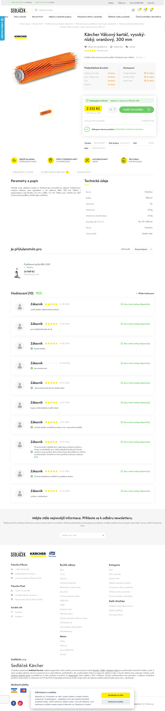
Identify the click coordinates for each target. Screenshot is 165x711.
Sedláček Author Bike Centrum (121, 606)
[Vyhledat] (36, 10)
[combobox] (143, 249)
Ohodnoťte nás (66, 622)
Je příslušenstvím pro (54, 172)
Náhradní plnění (66, 613)
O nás (62, 574)
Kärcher (96, 670)
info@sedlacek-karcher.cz (25, 573)
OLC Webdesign (147, 704)
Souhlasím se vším (115, 695)
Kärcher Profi (37, 24)
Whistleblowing (66, 631)
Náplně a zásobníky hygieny (120, 583)
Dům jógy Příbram (116, 615)
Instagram (19, 616)
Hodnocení (83, 172)
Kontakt (151, 3)
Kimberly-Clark (66, 609)
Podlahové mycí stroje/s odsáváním (59, 24)
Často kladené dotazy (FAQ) (71, 627)
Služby (111, 3)
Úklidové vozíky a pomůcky (119, 591)
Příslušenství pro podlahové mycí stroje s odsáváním (96, 24)
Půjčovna (121, 3)
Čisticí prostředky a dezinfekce (121, 596)
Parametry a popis (23, 172)
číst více (139, 57)
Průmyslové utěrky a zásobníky (121, 587)
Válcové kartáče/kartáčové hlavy (132, 24)
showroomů (73, 675)
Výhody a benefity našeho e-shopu (74, 618)
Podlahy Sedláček (116, 610)
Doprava (63, 578)
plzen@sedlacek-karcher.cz (26, 595)
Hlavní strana (25, 24)
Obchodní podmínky (68, 583)
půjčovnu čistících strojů (20, 675)
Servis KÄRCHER (136, 3)
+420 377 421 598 (42, 2)
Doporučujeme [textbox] (141, 249)
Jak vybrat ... (64, 591)
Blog (62, 569)
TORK (62, 605)
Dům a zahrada (115, 574)
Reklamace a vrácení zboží (70, 587)
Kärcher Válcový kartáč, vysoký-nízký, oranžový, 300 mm (83, 27)
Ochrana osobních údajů (69, 596)
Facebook (18, 612)
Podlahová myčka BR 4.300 (37, 264)
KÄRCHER (64, 600)
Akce (111, 569)
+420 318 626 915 (18, 2)
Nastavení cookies (115, 702)
